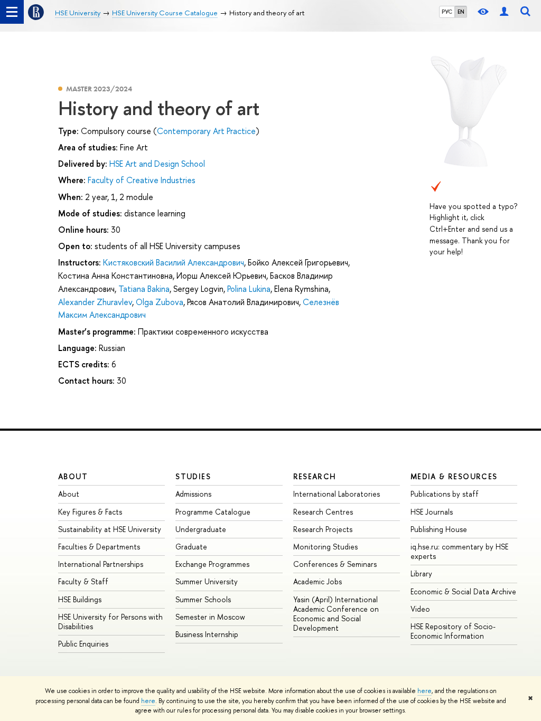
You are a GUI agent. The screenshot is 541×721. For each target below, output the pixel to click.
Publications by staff (445, 494)
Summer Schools (203, 599)
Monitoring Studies (325, 547)
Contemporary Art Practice (206, 131)
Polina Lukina (248, 289)
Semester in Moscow (210, 617)
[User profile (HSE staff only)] (504, 12)
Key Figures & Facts (90, 512)
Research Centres (323, 512)
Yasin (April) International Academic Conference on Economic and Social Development (336, 613)
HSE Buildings (79, 599)
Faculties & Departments (99, 547)
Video (420, 609)
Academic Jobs (317, 581)
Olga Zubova (159, 302)
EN (461, 11)
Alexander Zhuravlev (95, 302)
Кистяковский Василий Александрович (173, 262)
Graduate (191, 547)
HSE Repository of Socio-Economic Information (453, 631)
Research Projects (322, 529)
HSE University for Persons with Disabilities (110, 621)
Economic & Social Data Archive (463, 591)
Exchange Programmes (212, 564)
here (424, 691)
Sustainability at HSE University (109, 529)
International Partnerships (100, 564)
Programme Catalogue (212, 512)
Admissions (193, 494)
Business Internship (206, 634)
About (73, 476)
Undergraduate (200, 529)
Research (315, 476)
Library (421, 573)
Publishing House (439, 529)
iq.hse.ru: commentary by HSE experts (459, 551)
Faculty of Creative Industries (141, 180)
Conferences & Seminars (335, 564)
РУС (447, 11)
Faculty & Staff (83, 581)
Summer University (206, 581)
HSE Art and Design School (157, 163)
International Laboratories (336, 494)
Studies (193, 476)
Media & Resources (454, 476)
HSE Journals (432, 512)
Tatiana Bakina (144, 289)
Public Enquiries (83, 644)
